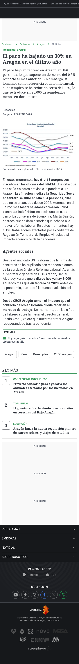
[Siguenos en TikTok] (25, 595)
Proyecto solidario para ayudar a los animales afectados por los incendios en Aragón (43, 388)
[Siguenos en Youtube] (15, 595)
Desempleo (40, 354)
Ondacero (7, 44)
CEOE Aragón (62, 354)
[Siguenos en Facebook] (44, 595)
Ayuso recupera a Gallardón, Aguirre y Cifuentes (25, 4)
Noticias (56, 44)
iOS (53, 575)
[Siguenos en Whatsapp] (63, 595)
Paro (24, 354)
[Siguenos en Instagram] (35, 595)
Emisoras (25, 44)
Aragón (41, 44)
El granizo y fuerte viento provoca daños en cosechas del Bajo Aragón (43, 410)
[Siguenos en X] (54, 595)
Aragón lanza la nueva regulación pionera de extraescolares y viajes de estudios (44, 431)
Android (33, 575)
